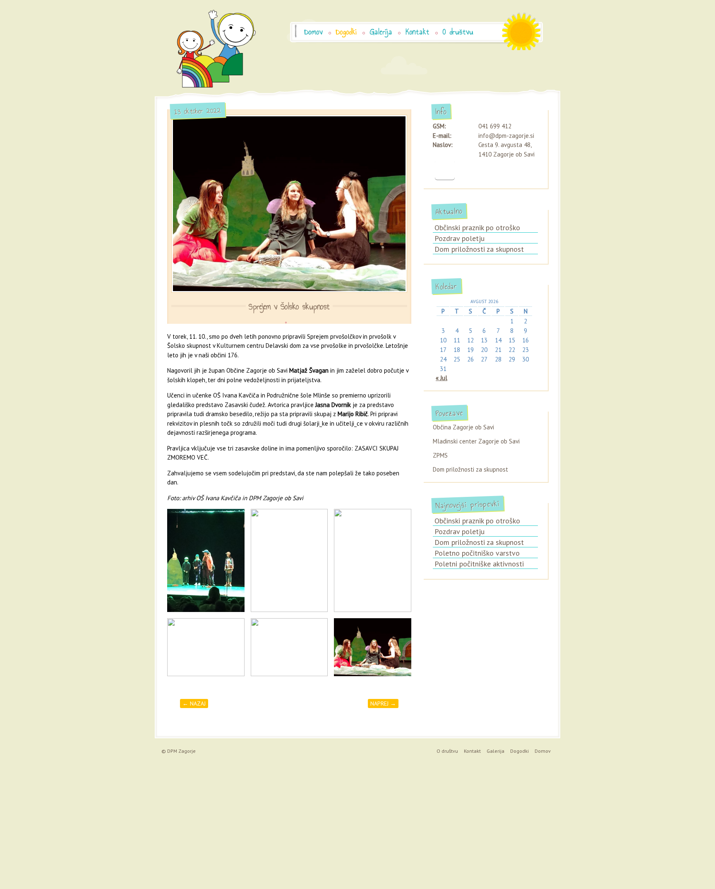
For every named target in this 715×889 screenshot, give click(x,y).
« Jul (441, 378)
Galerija (381, 32)
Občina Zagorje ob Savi (463, 427)
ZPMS (440, 455)
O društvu (458, 32)
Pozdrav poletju (459, 238)
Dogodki (346, 32)
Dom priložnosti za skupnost (479, 249)
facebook (445, 170)
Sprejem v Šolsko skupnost (289, 306)
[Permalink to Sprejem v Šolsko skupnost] (289, 204)
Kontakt (417, 32)
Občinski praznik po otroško (477, 227)
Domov (314, 32)
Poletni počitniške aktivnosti (479, 564)
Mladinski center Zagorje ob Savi (476, 441)
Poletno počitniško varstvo (477, 553)
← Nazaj (194, 703)
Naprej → (383, 703)
